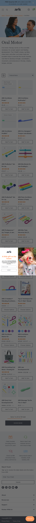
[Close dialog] (35, 249)
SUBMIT (9, 270)
